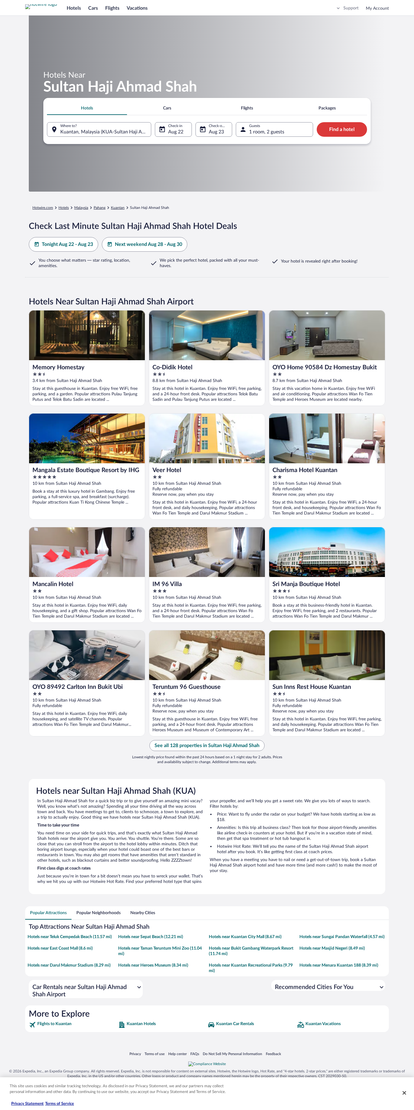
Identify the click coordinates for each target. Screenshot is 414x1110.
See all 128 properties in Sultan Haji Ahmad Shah (207, 745)
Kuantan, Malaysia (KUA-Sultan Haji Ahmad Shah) (105, 131)
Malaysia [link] (81, 208)
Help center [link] (177, 1054)
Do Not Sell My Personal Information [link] (232, 1054)
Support (351, 8)
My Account (377, 8)
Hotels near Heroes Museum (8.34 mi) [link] (153, 965)
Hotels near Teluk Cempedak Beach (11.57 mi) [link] (70, 937)
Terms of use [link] (155, 1054)
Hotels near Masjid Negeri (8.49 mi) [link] (332, 948)
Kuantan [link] (118, 208)
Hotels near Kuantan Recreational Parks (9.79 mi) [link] (251, 968)
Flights (112, 8)
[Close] (404, 1092)
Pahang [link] (99, 208)
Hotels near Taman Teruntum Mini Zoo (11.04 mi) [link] (160, 951)
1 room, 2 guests (266, 131)
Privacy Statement (27, 1104)
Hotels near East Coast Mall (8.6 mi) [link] (60, 948)
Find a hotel (342, 129)
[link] (73, 1024)
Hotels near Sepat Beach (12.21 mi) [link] (150, 937)
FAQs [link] (194, 1054)
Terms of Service (59, 1104)
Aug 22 (175, 131)
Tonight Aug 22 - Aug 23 (67, 244)
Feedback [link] (273, 1054)
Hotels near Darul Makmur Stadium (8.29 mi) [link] (69, 965)
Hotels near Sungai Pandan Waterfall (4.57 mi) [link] (342, 937)
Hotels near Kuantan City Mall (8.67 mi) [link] (245, 937)
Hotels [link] (63, 208)
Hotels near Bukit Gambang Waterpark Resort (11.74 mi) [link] (251, 951)
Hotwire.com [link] (42, 208)
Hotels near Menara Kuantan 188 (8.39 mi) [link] (338, 965)
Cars (93, 8)
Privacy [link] (135, 1054)
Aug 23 (216, 131)
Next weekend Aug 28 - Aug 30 (148, 244)
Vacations (137, 8)
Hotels (74, 8)
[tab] (87, 108)
